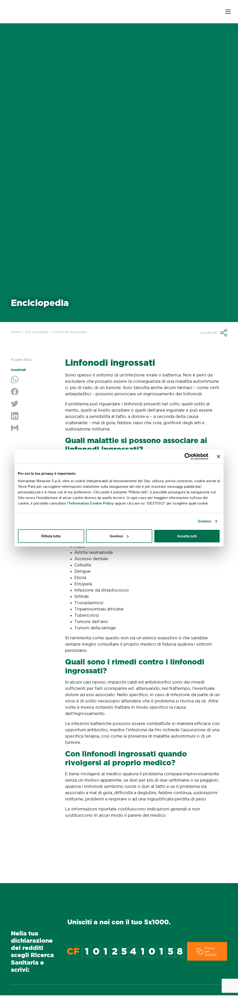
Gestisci (204, 521)
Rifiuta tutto (51, 536)
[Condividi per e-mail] (34, 428)
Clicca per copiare (211, 951)
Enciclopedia (36, 332)
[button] (213, 332)
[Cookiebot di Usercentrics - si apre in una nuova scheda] (188, 456)
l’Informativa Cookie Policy (90, 503)
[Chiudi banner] (218, 456)
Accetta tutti (187, 536)
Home (16, 332)
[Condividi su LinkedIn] (34, 416)
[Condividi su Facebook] (34, 392)
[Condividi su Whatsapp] (34, 380)
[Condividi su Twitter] (34, 404)
